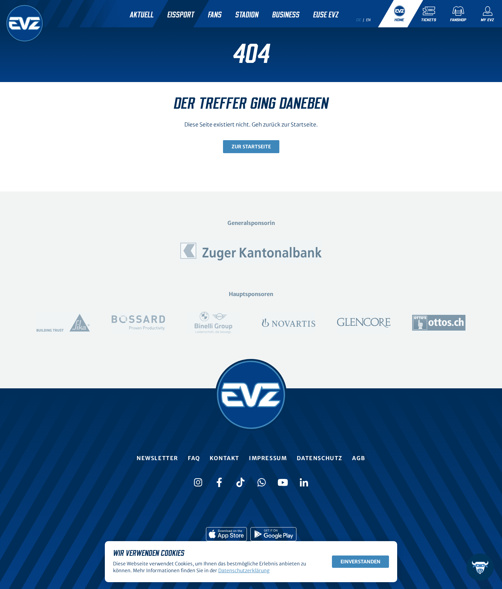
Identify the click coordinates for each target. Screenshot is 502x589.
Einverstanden (360, 562)
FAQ (194, 458)
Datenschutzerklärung (243, 570)
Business (285, 15)
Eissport (180, 15)
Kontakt (224, 458)
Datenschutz (320, 458)
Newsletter (157, 458)
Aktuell (142, 15)
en (368, 20)
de (358, 20)
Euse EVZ (325, 15)
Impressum (268, 458)
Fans (215, 15)
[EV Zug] (24, 23)
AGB (358, 458)
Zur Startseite (251, 147)
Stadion (247, 15)
